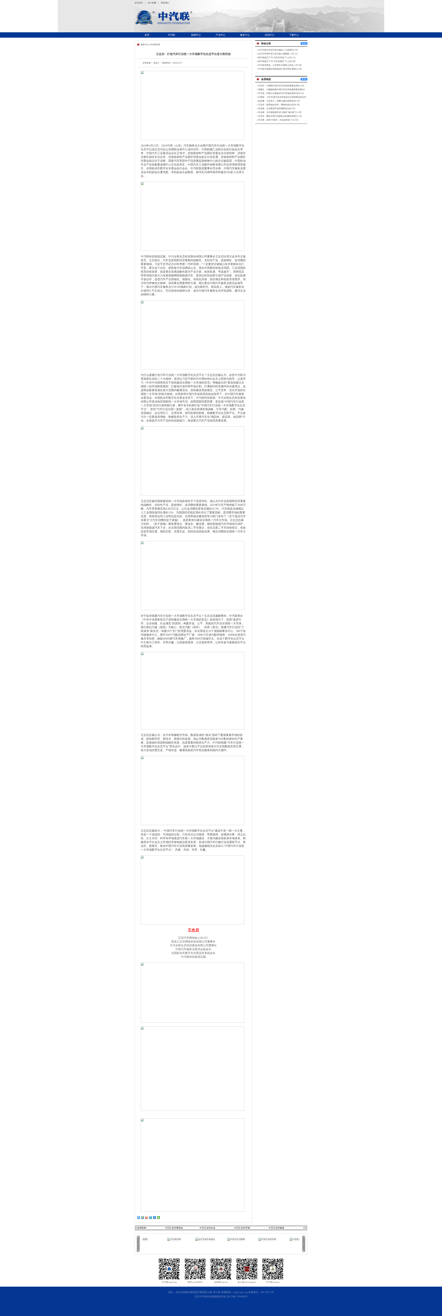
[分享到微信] (158, 1217)
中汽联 (171, 35)
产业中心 (220, 35)
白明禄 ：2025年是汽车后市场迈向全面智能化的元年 (282, 97)
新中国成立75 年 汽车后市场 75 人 (273, 57)
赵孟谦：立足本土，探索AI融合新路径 (276, 101)
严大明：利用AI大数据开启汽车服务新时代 (278, 93)
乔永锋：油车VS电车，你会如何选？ (275, 120)
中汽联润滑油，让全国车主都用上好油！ (276, 65)
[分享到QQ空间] (142, 1217)
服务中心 (245, 35)
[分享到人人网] (154, 1217)
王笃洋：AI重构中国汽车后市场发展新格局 (278, 85)
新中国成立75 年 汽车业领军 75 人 (273, 61)
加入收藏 (152, 3)
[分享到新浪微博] (146, 1217)
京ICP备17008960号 (237, 1296)
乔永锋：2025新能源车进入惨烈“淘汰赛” (276, 112)
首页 (147, 35)
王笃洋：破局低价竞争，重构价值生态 (275, 104)
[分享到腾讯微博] (150, 1217)
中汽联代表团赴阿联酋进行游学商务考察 (276, 69)
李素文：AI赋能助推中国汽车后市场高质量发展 (280, 89)
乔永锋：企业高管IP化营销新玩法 (273, 108)
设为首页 (139, 3)
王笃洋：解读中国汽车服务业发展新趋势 (276, 116)
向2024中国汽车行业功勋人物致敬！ (274, 54)
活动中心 (269, 35)
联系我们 (165, 3)
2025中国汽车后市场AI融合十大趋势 (274, 50)
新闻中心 (196, 35)
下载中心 (294, 35)
